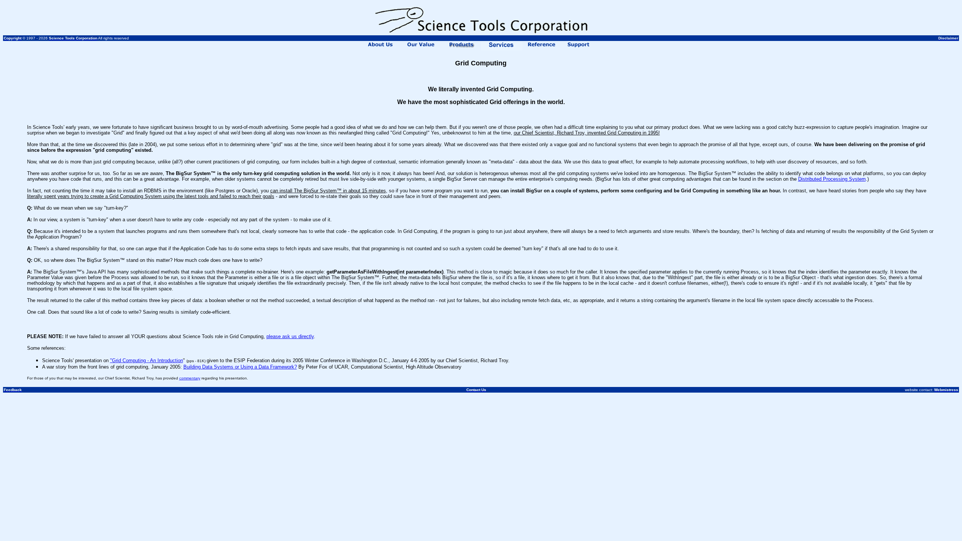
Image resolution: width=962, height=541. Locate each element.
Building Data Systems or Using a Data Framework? (240, 367)
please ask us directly (290, 336)
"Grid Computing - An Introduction (146, 360)
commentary (189, 378)
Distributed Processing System (832, 179)
